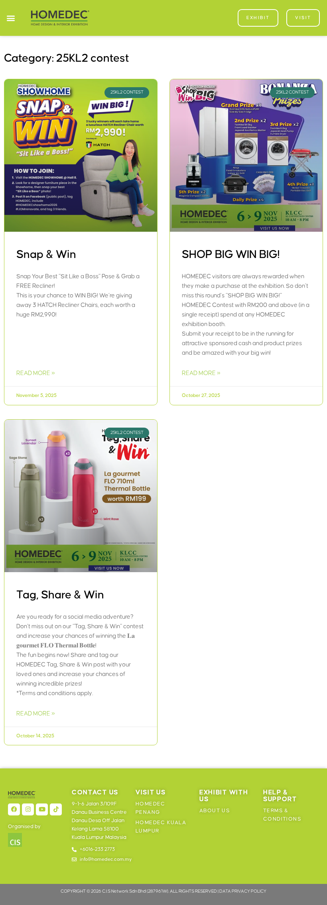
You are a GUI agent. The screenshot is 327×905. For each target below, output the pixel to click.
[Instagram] (28, 809)
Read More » (35, 373)
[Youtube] (42, 809)
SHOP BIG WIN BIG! (231, 254)
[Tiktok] (56, 809)
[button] (10, 18)
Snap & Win (46, 254)
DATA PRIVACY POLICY (242, 891)
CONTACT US (95, 792)
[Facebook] (14, 809)
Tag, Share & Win (60, 595)
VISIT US (151, 792)
